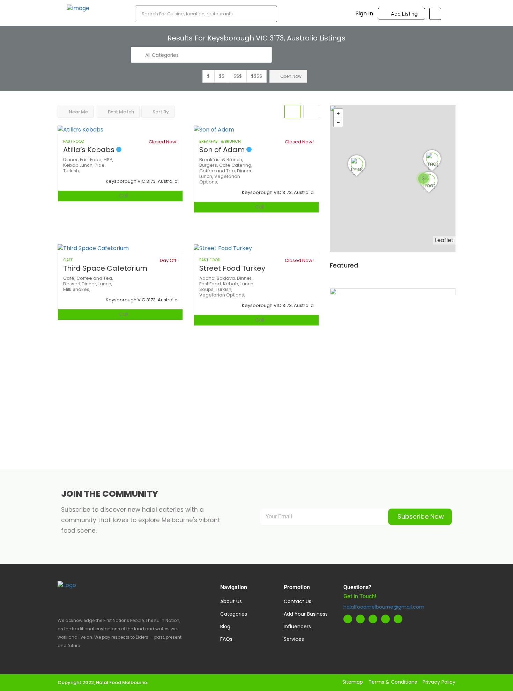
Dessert (72, 283)
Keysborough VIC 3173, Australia (142, 181)
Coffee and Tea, (218, 170)
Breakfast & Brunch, (221, 159)
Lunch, (87, 165)
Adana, (208, 278)
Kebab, (231, 283)
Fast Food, (92, 159)
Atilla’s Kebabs (89, 150)
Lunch (246, 283)
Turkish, (71, 170)
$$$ (237, 76)
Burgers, (209, 165)
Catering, (241, 165)
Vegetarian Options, (219, 179)
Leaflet (444, 240)
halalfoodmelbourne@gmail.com (383, 606)
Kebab (71, 165)
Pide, (100, 165)
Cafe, (69, 278)
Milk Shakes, (76, 289)
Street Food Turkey (232, 268)
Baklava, (227, 278)
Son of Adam (222, 150)
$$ (221, 76)
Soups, (207, 289)
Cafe (225, 165)
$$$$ (256, 76)
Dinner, (71, 159)
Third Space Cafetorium (105, 268)
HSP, (108, 159)
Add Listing (403, 13)
